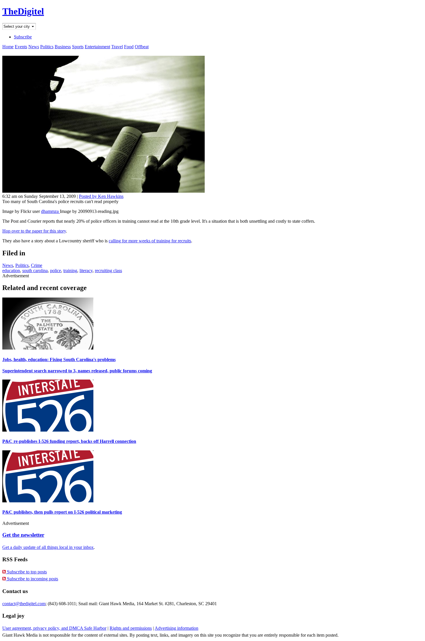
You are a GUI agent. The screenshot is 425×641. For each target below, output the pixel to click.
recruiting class (108, 270)
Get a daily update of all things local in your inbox (48, 547)
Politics (46, 46)
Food (129, 46)
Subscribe (23, 36)
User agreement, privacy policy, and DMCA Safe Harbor (54, 628)
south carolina (35, 270)
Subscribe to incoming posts (32, 578)
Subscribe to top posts (26, 571)
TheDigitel (23, 11)
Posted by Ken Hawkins (101, 196)
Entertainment (97, 46)
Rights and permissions (131, 628)
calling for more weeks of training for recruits (150, 240)
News (33, 46)
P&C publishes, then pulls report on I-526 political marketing (62, 512)
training (70, 270)
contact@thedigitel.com (23, 603)
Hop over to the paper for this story (34, 230)
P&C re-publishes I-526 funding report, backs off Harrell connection (69, 441)
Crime (36, 265)
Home (8, 46)
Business (63, 46)
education (11, 270)
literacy (86, 270)
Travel (117, 46)
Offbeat (142, 46)
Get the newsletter (23, 535)
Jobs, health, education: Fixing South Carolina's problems (59, 359)
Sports (78, 46)
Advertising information (176, 628)
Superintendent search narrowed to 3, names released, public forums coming (77, 370)
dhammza (50, 211)
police (55, 270)
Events (21, 46)
